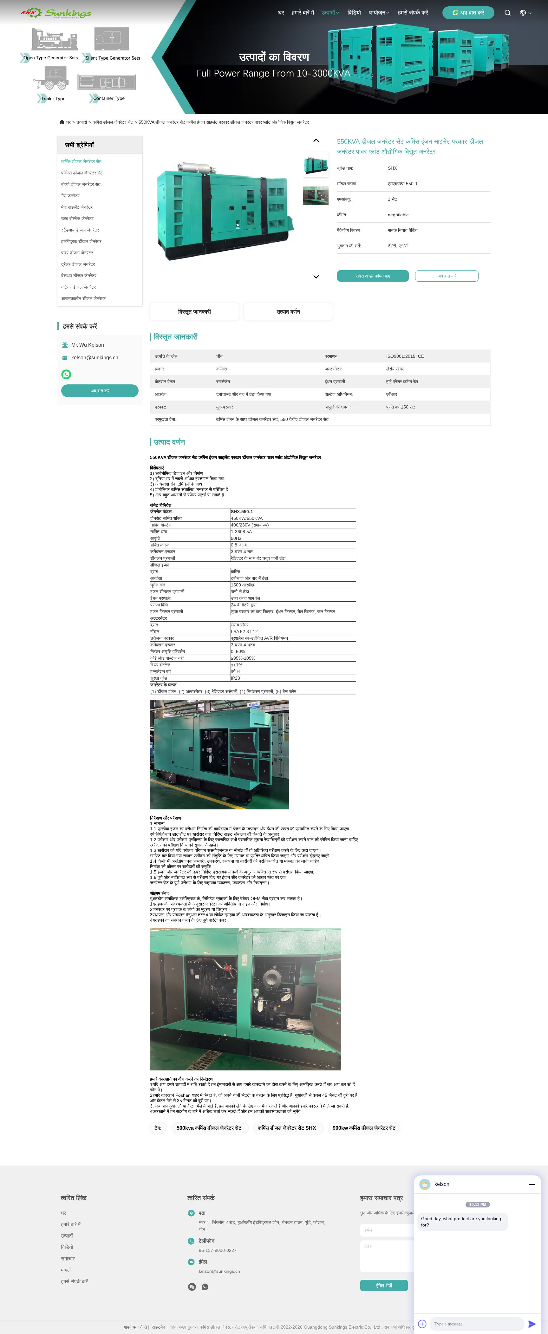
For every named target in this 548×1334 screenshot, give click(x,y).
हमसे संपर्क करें (413, 13)
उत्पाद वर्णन (288, 312)
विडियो (354, 13)
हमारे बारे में (303, 13)
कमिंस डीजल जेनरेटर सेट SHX (287, 1128)
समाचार (68, 1258)
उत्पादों (328, 13)
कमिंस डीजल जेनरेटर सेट (113, 122)
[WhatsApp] (66, 374)
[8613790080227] (204, 1288)
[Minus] (532, 1184)
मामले (66, 1270)
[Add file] (422, 1324)
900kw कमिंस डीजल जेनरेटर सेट (364, 1128)
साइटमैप (158, 1327)
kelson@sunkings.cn (94, 357)
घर (281, 13)
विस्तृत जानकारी (194, 312)
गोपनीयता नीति (135, 1327)
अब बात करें (472, 13)
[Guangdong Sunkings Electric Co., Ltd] (56, 13)
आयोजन (377, 13)
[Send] (532, 1324)
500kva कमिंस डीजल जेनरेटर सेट (209, 1128)
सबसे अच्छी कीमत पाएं (373, 276)
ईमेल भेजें (384, 1285)
